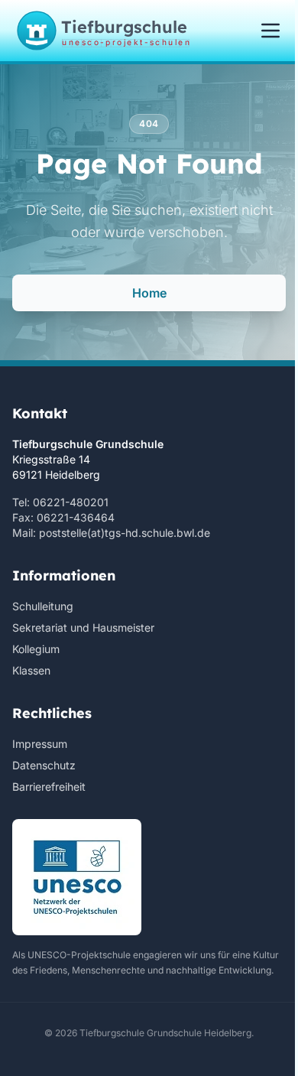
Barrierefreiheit (49, 786)
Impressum (39, 743)
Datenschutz (44, 765)
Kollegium (36, 648)
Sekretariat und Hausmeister (83, 627)
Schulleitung (42, 606)
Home (149, 293)
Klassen (31, 670)
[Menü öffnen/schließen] (270, 30)
